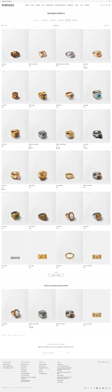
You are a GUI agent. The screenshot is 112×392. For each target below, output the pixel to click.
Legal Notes (59, 364)
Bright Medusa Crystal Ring (62, 64)
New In (27, 5)
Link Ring (4, 105)
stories (87, 5)
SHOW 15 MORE (56, 275)
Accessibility (60, 382)
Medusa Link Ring (87, 185)
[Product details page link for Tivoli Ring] (69, 208)
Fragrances (49, 5)
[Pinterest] (94, 388)
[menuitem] (27, 5)
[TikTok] (109, 388)
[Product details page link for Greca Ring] (96, 126)
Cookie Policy (60, 380)
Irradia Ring (31, 185)
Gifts (76, 5)
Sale (81, 5)
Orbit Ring (58, 105)
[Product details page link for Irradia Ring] (42, 167)
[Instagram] (85, 388)
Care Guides (23, 366)
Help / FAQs (24, 369)
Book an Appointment (8, 366)
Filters (6, 25)
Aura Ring (85, 105)
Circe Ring (4, 226)
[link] (4, 335)
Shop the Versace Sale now (7, 1)
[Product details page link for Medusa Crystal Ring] (42, 126)
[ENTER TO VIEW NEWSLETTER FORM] (68, 353)
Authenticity (24, 371)
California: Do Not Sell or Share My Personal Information (64, 377)
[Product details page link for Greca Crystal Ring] (96, 248)
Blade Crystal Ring (33, 64)
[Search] (101, 5)
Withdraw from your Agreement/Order (25, 381)
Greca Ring (85, 144)
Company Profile (43, 364)
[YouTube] (97, 388)
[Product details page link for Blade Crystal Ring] (42, 46)
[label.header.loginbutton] (106, 5)
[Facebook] (88, 388)
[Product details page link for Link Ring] (15, 87)
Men (43, 5)
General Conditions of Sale (63, 366)
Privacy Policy (60, 375)
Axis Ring (4, 64)
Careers (40, 369)
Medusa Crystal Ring (33, 144)
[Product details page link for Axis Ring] (15, 46)
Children (70, 5)
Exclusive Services (25, 364)
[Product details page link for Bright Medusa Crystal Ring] (69, 46)
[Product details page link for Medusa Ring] (42, 87)
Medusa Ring (32, 105)
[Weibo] (106, 388)
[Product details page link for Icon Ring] (96, 46)
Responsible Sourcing (44, 368)
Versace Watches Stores (8, 368)
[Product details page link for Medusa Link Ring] (96, 167)
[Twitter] (91, 388)
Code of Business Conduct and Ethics (64, 373)
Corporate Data (42, 366)
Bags (32, 5)
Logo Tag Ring (59, 185)
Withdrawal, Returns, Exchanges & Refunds (28, 377)
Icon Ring (85, 64)
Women (38, 5)
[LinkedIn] (100, 388)
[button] (109, 5)
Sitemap (41, 371)
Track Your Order (25, 375)
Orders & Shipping (25, 373)
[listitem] (36, 20)
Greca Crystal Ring (87, 265)
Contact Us (23, 368)
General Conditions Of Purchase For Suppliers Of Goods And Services (64, 369)
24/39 (56, 272)
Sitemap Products (43, 373)
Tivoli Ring (58, 226)
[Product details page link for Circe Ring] (15, 208)
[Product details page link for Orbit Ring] (69, 87)
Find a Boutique (6, 364)
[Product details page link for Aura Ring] (96, 87)
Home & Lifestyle (60, 5)
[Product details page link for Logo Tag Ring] (69, 167)
